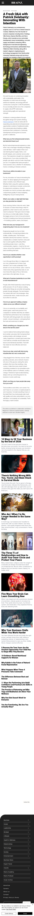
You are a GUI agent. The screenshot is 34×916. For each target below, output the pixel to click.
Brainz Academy (9, 770)
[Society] (28, 751)
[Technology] (28, 747)
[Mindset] (28, 731)
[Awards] (28, 767)
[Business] (28, 719)
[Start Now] (17, 446)
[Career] (28, 723)
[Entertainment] (28, 755)
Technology (7, 746)
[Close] (32, 906)
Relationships (8, 742)
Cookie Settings (9, 913)
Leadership (7, 726)
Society (6, 750)
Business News (8, 758)
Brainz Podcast (8, 774)
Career (6, 722)
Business (6, 718)
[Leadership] (28, 727)
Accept (25, 913)
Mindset (6, 730)
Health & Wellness (9, 738)
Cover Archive (8, 778)
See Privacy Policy (11, 909)
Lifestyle (6, 734)
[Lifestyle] (28, 735)
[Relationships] (28, 743)
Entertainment (8, 754)
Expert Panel (8, 762)
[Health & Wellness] (28, 739)
